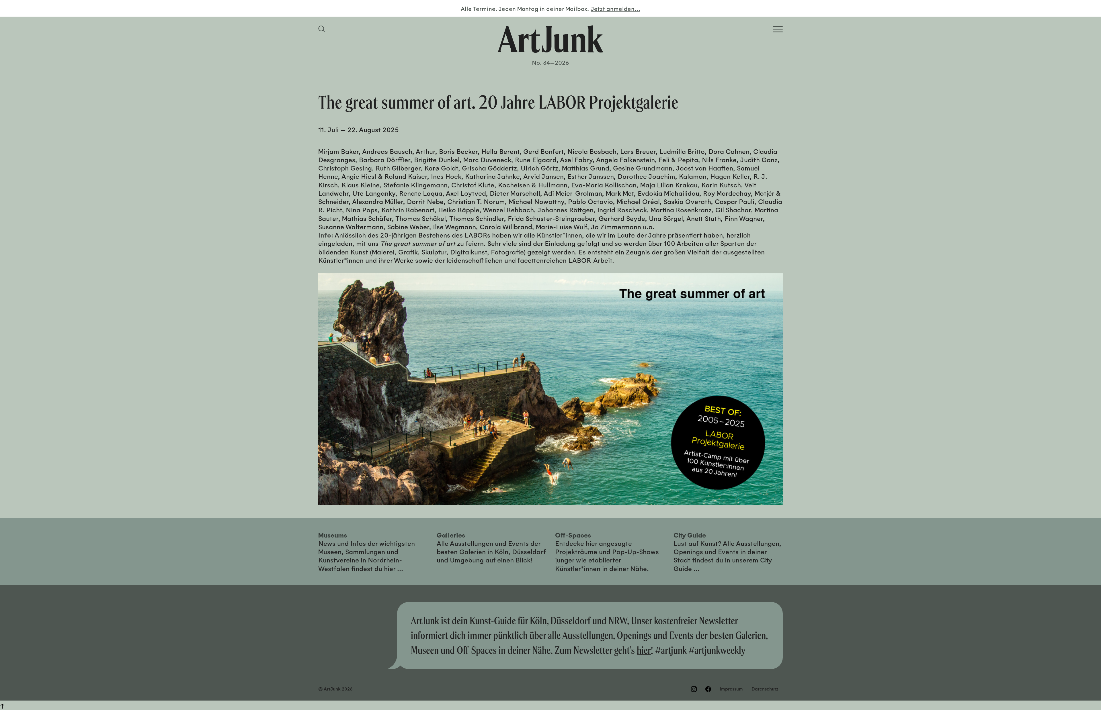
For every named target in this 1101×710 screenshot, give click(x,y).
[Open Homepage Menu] (778, 29)
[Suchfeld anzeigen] (322, 29)
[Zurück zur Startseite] (550, 39)
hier (644, 650)
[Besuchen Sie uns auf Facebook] (708, 689)
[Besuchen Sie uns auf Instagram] (694, 689)
